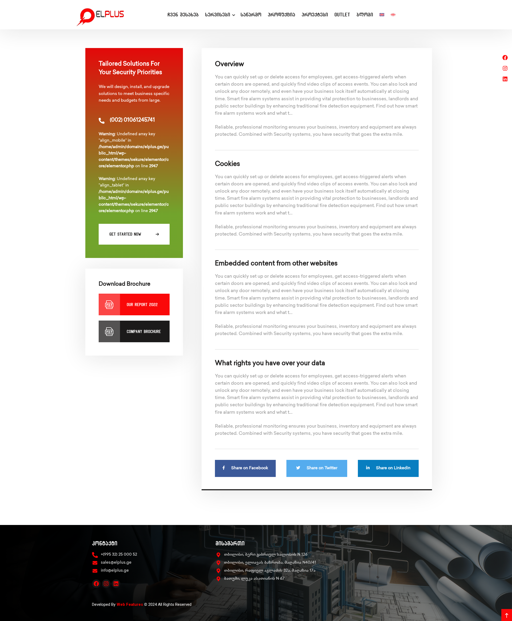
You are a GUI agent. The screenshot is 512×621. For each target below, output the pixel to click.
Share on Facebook (249, 468)
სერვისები (217, 14)
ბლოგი (365, 14)
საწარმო (251, 14)
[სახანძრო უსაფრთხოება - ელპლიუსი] (105, 15)
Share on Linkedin (392, 468)
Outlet (342, 14)
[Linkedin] (116, 583)
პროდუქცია (281, 14)
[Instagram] (106, 583)
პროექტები (315, 14)
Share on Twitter (321, 468)
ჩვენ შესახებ (183, 14)
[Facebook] (96, 583)
